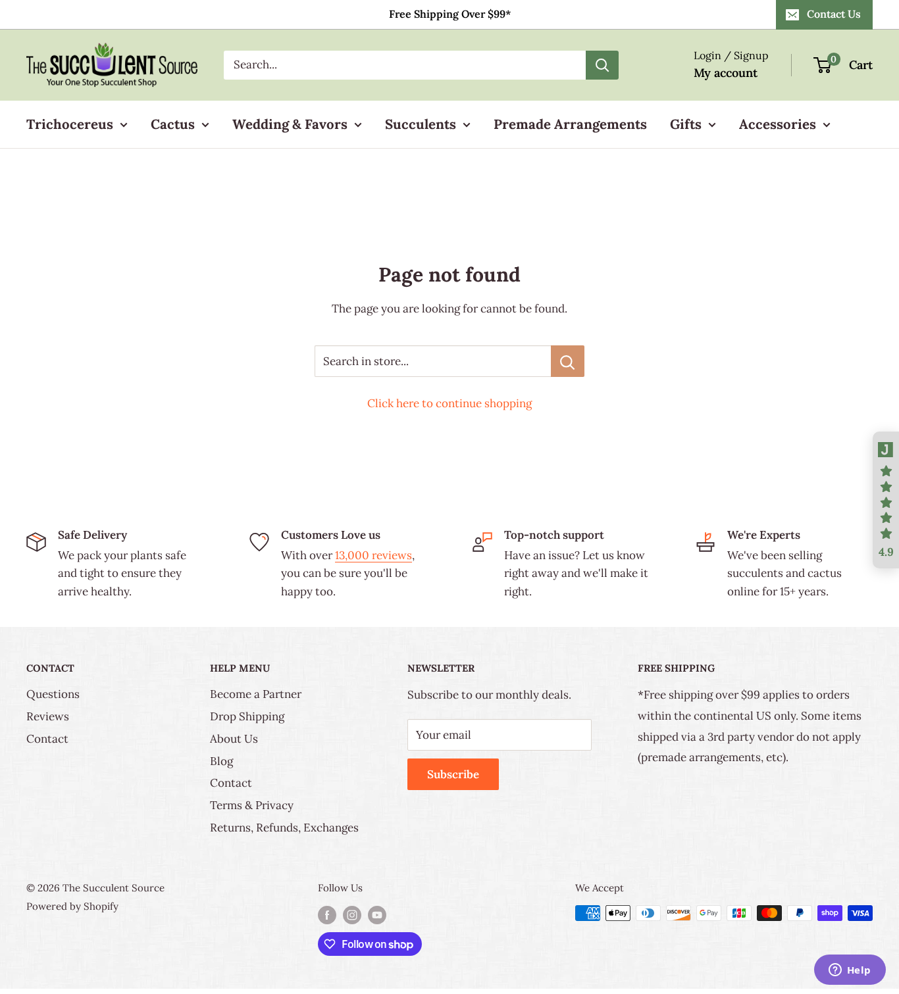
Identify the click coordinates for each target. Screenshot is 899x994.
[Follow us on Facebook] (327, 914)
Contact (47, 739)
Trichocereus (69, 124)
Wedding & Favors (289, 124)
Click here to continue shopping (449, 403)
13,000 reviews (373, 555)
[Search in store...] (567, 361)
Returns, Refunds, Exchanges (284, 827)
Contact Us (834, 13)
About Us (234, 739)
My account (726, 72)
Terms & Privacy (252, 805)
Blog (221, 761)
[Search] (602, 65)
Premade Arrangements (570, 124)
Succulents (420, 124)
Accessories (777, 124)
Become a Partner (255, 694)
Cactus (173, 124)
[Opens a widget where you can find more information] (849, 971)
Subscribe (453, 774)
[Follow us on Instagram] (352, 914)
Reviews (47, 716)
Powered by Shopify (72, 906)
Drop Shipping (247, 716)
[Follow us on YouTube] (377, 914)
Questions (53, 694)
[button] (886, 500)
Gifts (686, 124)
